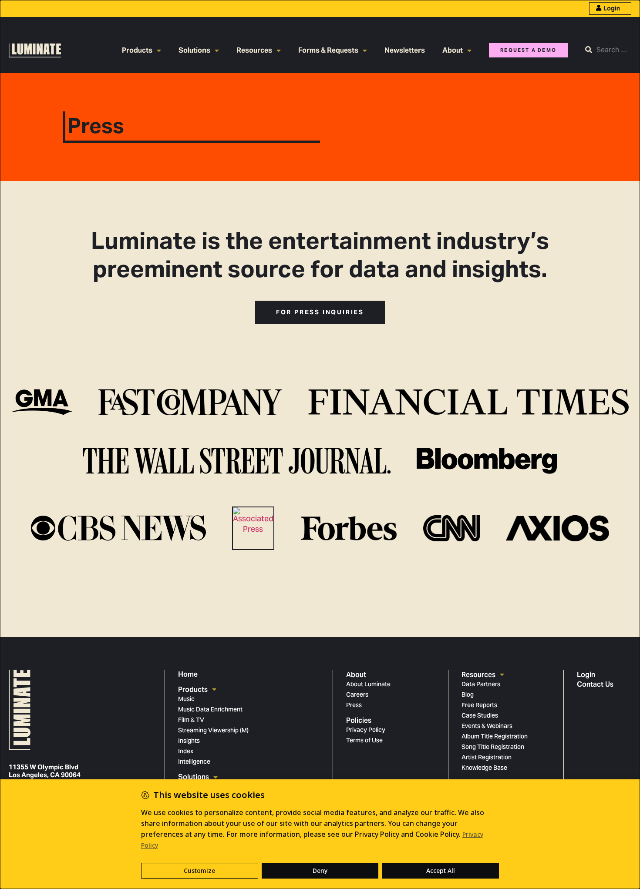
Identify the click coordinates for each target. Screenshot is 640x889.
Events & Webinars (486, 726)
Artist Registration (486, 758)
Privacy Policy (365, 730)
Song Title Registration (492, 747)
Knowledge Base (484, 768)
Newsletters (404, 50)
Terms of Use (364, 741)
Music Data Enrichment (210, 710)
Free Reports (479, 706)
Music (186, 699)
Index (185, 752)
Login (611, 8)
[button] (320, 312)
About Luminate (368, 685)
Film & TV (191, 720)
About (452, 50)
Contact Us (595, 684)
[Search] (608, 50)
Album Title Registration (494, 737)
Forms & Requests (328, 50)
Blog (467, 695)
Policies (358, 720)
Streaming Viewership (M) (213, 731)
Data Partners (480, 685)
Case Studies (479, 716)
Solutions (194, 50)
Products (137, 50)
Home (188, 674)
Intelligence (194, 762)
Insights (189, 741)
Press (354, 706)
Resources (254, 50)
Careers (357, 695)
